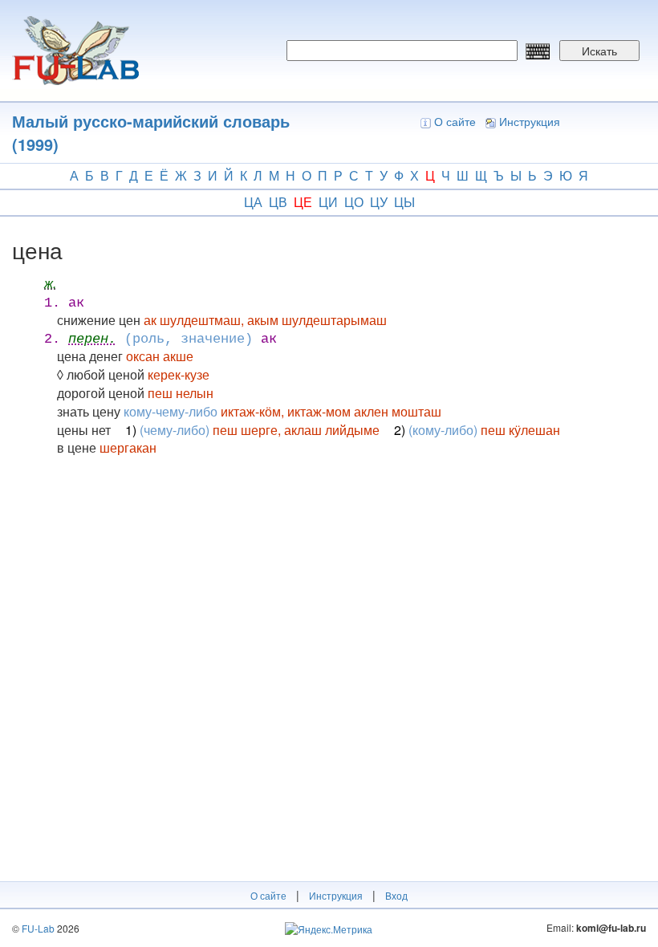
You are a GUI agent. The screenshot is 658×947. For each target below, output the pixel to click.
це (303, 202)
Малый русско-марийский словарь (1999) (151, 132)
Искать (599, 51)
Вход (396, 895)
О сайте (455, 121)
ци (328, 202)
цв (278, 202)
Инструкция (529, 121)
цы (404, 202)
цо (354, 202)
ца (253, 202)
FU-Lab (38, 928)
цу (379, 202)
